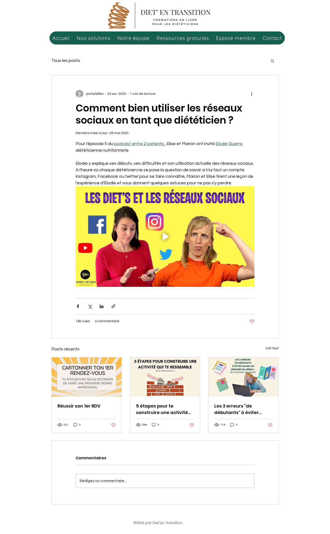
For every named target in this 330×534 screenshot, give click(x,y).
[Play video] (165, 236)
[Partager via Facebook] (78, 306)
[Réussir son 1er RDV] (87, 377)
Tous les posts (65, 60)
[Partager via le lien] (113, 306)
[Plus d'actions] (251, 94)
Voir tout (272, 348)
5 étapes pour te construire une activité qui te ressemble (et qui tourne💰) (163, 409)
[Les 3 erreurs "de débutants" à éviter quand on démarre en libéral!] (243, 377)
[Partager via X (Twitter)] (89, 306)
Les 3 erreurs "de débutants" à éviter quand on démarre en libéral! (239, 409)
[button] (272, 61)
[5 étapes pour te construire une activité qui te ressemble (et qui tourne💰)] (165, 377)
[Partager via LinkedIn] (101, 306)
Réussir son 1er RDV (78, 406)
